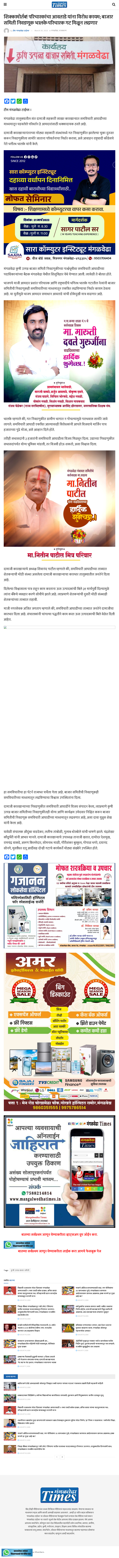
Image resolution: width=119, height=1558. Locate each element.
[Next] (62, 1457)
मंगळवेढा (54, 30)
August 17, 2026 (82, 1350)
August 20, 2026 (24, 1319)
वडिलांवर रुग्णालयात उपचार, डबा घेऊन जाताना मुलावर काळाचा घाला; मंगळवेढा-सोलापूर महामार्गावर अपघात (93, 1327)
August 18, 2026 (82, 1334)
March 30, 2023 (41, 30)
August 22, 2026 (24, 1300)
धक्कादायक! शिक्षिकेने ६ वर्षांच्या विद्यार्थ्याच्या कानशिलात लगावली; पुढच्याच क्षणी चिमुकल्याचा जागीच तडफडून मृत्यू (61, 1395)
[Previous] (57, 1457)
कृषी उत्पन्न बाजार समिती (20, 1270)
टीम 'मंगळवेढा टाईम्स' (21, 30)
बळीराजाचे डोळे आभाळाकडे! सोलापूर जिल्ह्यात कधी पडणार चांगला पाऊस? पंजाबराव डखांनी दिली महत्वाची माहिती (60, 1383)
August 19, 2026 (82, 1316)
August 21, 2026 (82, 1300)
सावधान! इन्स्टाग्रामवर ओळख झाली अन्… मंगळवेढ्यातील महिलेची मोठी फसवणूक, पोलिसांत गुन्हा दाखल (36, 1343)
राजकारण (63, 30)
